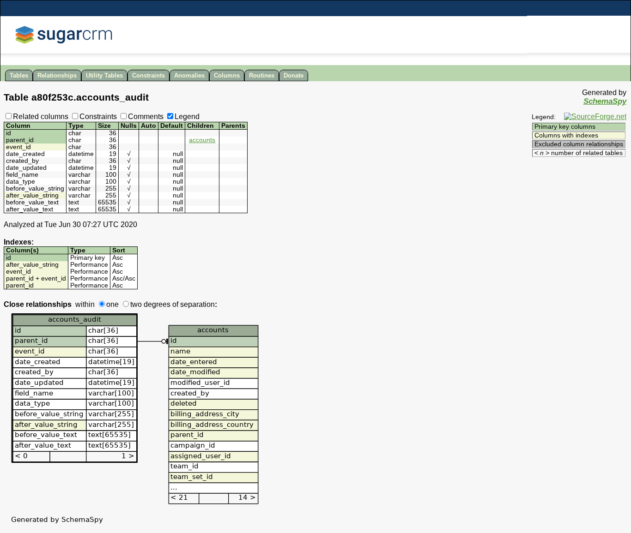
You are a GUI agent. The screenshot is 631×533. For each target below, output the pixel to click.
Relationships (57, 75)
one (112, 304)
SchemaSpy (604, 101)
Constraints (148, 75)
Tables (19, 75)
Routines (261, 75)
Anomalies (189, 75)
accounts (202, 140)
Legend (187, 116)
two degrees (150, 304)
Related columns (40, 116)
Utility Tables (104, 75)
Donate (293, 75)
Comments (146, 116)
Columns (227, 75)
